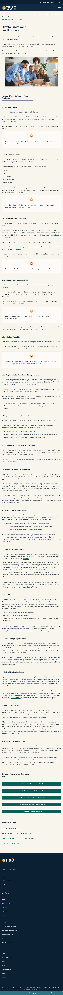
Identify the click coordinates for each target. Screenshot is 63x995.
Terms (3, 973)
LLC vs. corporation (7, 915)
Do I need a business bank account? (32, 790)
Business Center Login (47, 2)
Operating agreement (7, 934)
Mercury (28, 316)
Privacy (4, 977)
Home (3, 14)
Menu (59, 7)
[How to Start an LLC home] (9, 7)
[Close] (62, 991)
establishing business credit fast (42, 269)
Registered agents (7, 889)
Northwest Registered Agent (15, 141)
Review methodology (7, 957)
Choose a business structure (9, 930)
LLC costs (4, 907)
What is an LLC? (6, 903)
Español (4, 965)
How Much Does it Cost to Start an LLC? (16, 833)
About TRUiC (5, 953)
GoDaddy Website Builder (35, 205)
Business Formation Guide (14, 14)
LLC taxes (4, 911)
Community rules (6, 969)
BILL (19, 249)
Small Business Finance (10, 843)
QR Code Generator (7, 942)
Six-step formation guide (8, 884)
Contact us (5, 961)
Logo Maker (5, 938)
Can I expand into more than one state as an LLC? (32, 804)
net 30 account (33, 247)
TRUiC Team (58, 14)
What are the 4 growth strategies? (32, 811)
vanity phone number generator (19, 361)
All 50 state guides (7, 880)
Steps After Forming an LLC (12, 828)
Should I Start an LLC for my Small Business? (18, 838)
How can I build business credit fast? (32, 783)
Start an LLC (5, 16)
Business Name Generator (9, 926)
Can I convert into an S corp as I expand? (32, 797)
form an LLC (33, 126)
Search (59, 2)
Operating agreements (8, 893)
